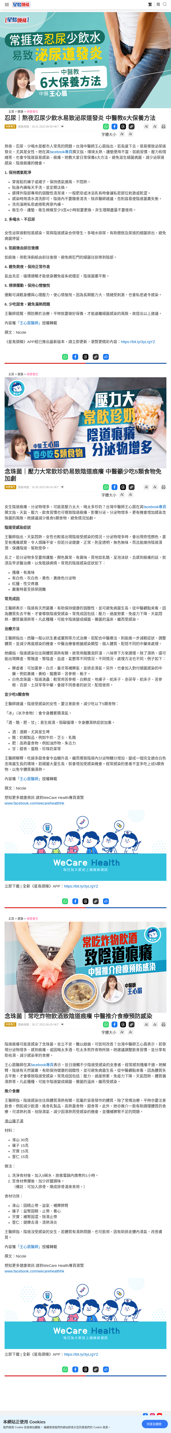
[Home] (21, 4)
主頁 (11, 111)
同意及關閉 (154, 1424)
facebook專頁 (61, 152)
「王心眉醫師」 (29, 323)
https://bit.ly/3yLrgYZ (138, 342)
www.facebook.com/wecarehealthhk (34, 803)
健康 (20, 111)
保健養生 (32, 111)
